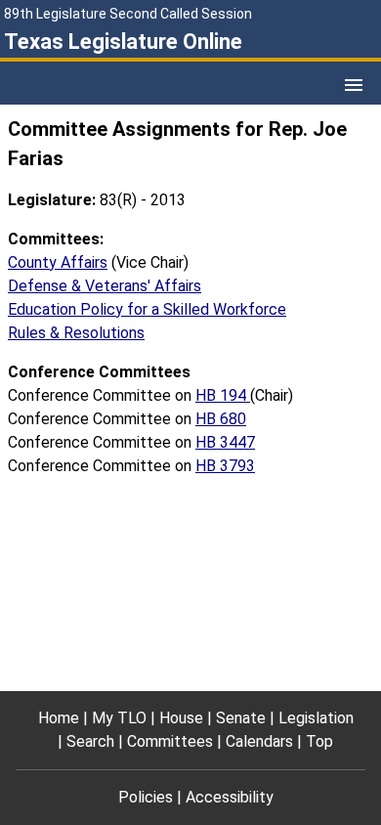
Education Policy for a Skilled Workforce (147, 309)
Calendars (259, 741)
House (181, 718)
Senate (241, 718)
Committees (170, 741)
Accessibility (230, 797)
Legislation (316, 718)
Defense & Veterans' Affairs (104, 286)
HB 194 (222, 395)
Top (319, 741)
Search (90, 741)
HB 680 (220, 419)
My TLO (119, 718)
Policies (145, 797)
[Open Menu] (353, 85)
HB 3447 (225, 442)
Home (58, 718)
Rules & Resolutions (76, 333)
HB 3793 (225, 465)
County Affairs (57, 262)
